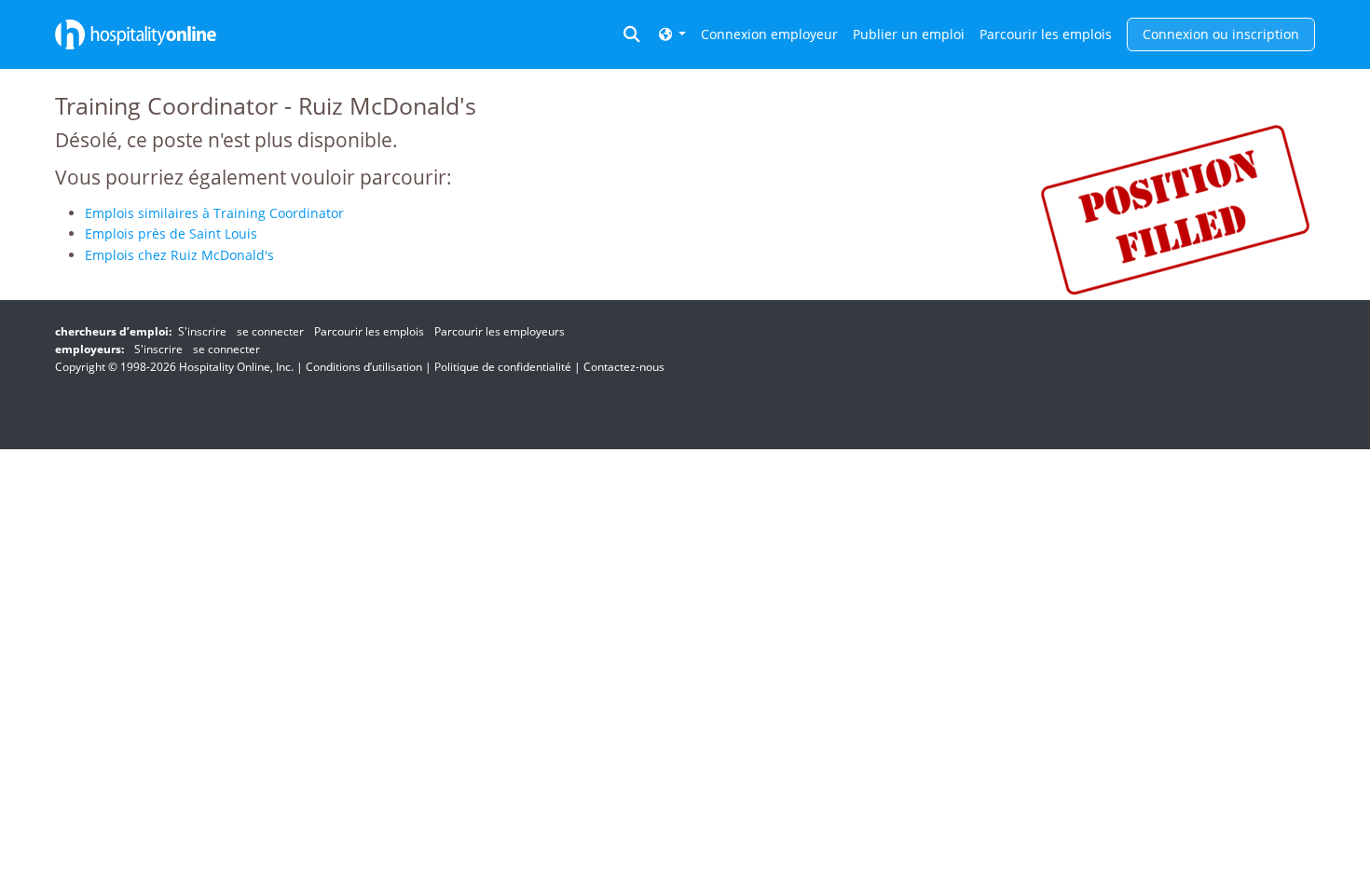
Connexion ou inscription (1221, 34)
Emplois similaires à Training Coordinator (214, 213)
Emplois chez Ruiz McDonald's (179, 255)
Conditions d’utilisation (364, 367)
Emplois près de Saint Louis (171, 233)
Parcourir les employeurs (499, 331)
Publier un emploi (909, 34)
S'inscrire (202, 331)
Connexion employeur (769, 34)
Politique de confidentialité (502, 367)
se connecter (270, 331)
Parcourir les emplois (1046, 34)
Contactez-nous (623, 367)
